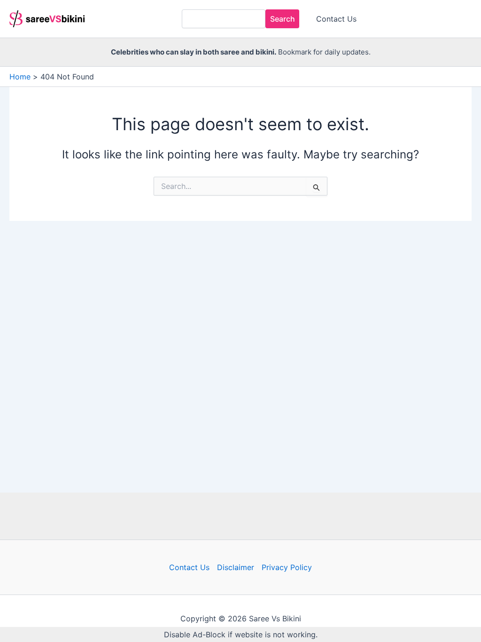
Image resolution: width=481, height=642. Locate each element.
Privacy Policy (287, 567)
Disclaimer (235, 567)
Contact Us (336, 18)
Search (282, 18)
